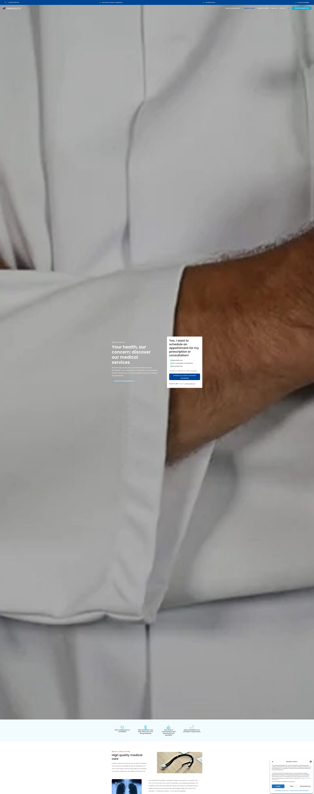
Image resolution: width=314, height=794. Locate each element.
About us (274, 8)
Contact (282, 8)
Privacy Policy (285, 790)
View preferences (305, 786)
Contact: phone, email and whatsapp (299, 790)
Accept (278, 786)
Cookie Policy (278, 790)
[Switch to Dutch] (289, 8)
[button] (311, 761)
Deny (291, 786)
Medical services (249, 8)
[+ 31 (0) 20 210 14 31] (5, 2)
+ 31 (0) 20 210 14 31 (13, 2)
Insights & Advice (263, 8)
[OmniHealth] (276, 761)
